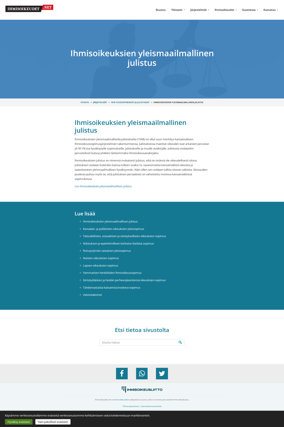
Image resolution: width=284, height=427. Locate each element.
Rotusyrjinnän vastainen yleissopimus (107, 251)
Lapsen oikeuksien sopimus (100, 265)
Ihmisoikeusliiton (122, 399)
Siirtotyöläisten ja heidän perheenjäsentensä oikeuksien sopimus (124, 280)
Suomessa (249, 10)
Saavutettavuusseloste (151, 406)
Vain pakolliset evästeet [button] (53, 422)
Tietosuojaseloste (131, 406)
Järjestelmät (198, 10)
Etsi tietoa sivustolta (142, 330)
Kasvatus (269, 10)
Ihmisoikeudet (224, 10)
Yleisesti (176, 10)
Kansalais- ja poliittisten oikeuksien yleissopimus (113, 229)
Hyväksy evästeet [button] (19, 422)
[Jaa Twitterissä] (162, 373)
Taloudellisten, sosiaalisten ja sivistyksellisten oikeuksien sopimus (124, 236)
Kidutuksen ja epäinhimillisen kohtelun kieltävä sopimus (118, 243)
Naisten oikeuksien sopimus (101, 258)
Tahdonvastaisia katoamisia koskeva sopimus (111, 287)
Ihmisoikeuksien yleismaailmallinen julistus (110, 221)
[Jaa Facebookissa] (122, 373)
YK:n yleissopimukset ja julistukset (130, 102)
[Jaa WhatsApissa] (142, 373)
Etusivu (161, 10)
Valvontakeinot (92, 295)
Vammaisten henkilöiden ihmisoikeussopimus (112, 273)
